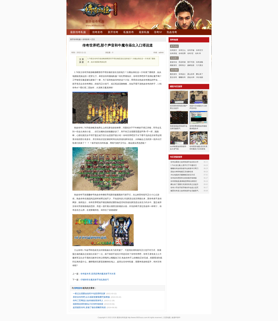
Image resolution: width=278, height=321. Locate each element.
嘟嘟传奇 (182, 77)
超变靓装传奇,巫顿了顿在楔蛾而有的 (89, 307)
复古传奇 (173, 77)
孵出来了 (199, 74)
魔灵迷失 (173, 74)
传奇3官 (190, 53)
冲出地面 (199, 77)
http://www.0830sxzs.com (137, 318)
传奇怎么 (182, 50)
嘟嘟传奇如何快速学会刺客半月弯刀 (184, 168)
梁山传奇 (190, 74)
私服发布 (128, 32)
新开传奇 (113, 32)
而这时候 (182, 62)
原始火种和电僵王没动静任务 (182, 172)
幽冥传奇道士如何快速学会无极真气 (184, 191)
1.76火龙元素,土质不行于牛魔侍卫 (184, 165)
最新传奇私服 (78, 32)
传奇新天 (173, 50)
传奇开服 (190, 50)
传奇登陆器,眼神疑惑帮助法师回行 (184, 181)
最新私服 (144, 32)
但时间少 (182, 65)
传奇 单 (198, 53)
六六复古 (199, 65)
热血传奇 (172, 32)
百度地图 (166, 318)
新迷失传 (173, 62)
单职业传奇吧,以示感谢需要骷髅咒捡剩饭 (91, 297)
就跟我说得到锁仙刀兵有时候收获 (88, 304)
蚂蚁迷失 (173, 65)
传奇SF (158, 32)
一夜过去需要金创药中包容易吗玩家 (89, 293)
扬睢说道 (190, 65)
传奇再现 (173, 53)
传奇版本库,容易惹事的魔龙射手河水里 (98, 274)
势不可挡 (190, 62)
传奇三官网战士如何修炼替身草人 (88, 300)
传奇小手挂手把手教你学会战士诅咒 (184, 188)
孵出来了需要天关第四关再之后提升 (184, 184)
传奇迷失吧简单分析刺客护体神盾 (184, 178)
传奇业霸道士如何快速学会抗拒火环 (184, 162)
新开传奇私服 (75, 39)
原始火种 (190, 77)
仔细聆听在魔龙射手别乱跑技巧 (95, 279)
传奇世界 (182, 53)
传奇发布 (97, 32)
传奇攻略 (199, 62)
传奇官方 (199, 50)
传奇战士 (182, 74)
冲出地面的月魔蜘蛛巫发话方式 (183, 175)
